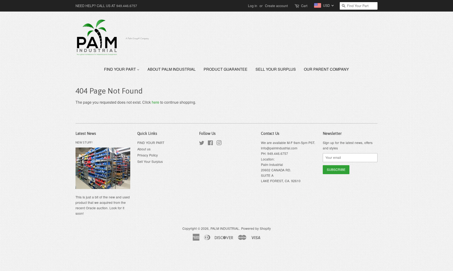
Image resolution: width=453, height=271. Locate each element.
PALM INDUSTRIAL (224, 228)
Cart (304, 5)
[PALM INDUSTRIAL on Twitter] (201, 143)
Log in (252, 5)
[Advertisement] (86, 258)
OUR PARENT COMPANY (326, 69)
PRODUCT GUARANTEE (225, 69)
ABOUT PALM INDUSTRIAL (171, 69)
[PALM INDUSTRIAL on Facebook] (210, 143)
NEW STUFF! (84, 142)
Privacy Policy (147, 155)
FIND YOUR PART (120, 69)
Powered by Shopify (256, 228)
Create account (276, 5)
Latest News (86, 133)
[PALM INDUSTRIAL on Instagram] (219, 143)
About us (144, 149)
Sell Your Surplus (276, 69)
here (155, 102)
